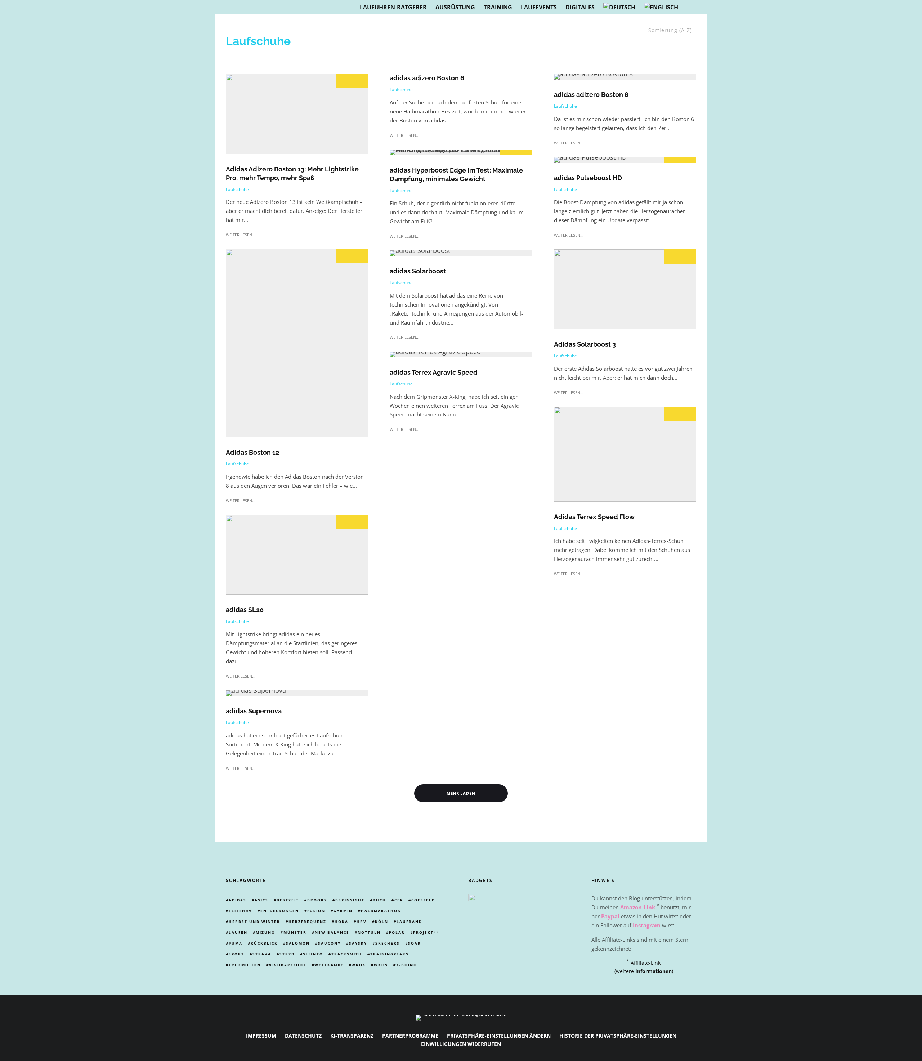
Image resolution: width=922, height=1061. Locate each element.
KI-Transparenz (351, 1035)
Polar (397, 932)
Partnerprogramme (410, 1035)
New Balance (332, 932)
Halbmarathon (381, 910)
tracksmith (346, 954)
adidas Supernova (254, 711)
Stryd (287, 954)
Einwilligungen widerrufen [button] (461, 1043)
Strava (261, 954)
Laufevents (539, 7)
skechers (387, 943)
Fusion (316, 910)
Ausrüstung (455, 7)
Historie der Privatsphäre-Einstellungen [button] (617, 1035)
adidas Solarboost (418, 271)
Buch (379, 899)
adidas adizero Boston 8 (591, 94)
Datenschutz (303, 1035)
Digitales (580, 7)
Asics (261, 899)
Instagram (647, 925)
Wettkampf (328, 964)
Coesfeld (423, 899)
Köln (381, 921)
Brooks (317, 899)
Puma (235, 943)
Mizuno (265, 932)
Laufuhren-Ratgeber (393, 7)
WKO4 (359, 964)
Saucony (329, 943)
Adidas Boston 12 (252, 452)
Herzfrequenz (307, 921)
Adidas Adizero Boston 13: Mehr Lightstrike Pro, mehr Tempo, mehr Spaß (292, 173)
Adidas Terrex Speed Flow (594, 517)
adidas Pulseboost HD (588, 178)
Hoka (341, 921)
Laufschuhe (237, 189)
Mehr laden (461, 793)
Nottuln (369, 932)
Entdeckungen (279, 910)
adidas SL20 (245, 610)
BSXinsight (349, 899)
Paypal (610, 916)
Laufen (238, 932)
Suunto (313, 954)
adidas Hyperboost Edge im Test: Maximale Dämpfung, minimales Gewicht (456, 174)
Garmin (343, 910)
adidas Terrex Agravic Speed (434, 372)
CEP (398, 899)
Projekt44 (426, 932)
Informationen (653, 971)
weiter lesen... (240, 234)
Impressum (261, 1035)
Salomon (298, 943)
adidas (237, 899)
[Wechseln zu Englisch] (661, 7)
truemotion (245, 964)
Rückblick (264, 943)
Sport (236, 954)
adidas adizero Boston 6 (427, 78)
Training (498, 7)
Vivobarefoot (287, 964)
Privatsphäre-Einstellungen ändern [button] (499, 1035)
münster (294, 932)
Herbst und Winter (254, 921)
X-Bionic (407, 964)
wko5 (381, 964)
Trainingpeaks (389, 954)
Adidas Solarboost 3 (585, 344)
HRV (362, 921)
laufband (409, 921)
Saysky (358, 943)
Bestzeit (288, 899)
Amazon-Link (637, 907)
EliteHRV (240, 910)
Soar (414, 943)
